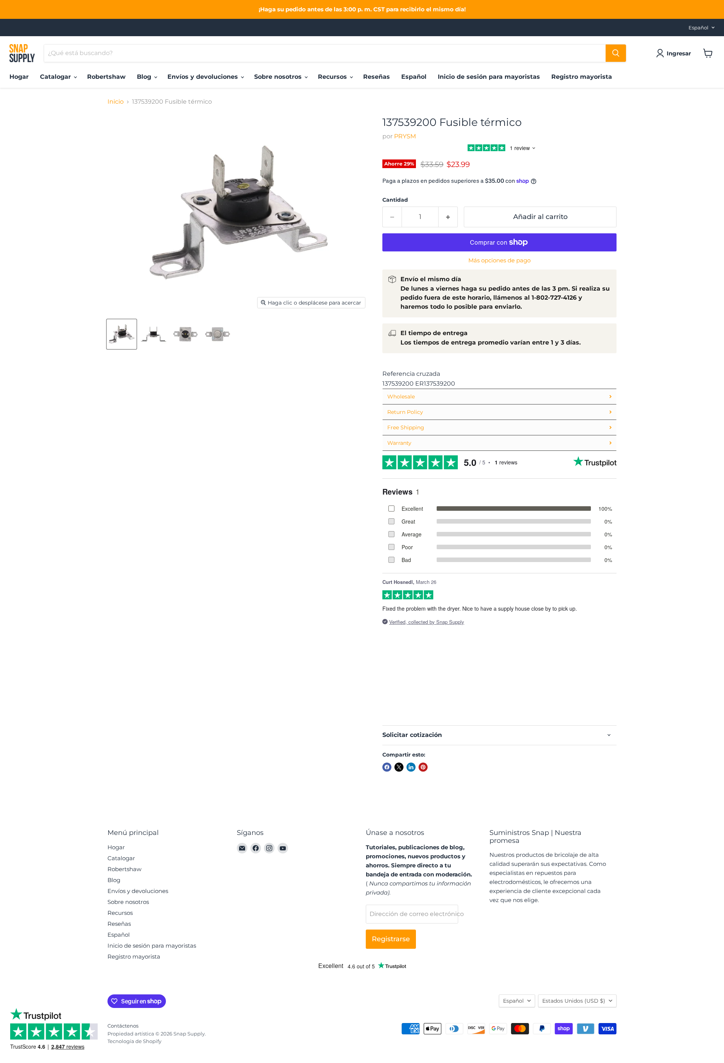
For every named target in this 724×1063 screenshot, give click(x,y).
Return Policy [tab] (405, 412)
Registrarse (391, 939)
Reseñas (376, 76)
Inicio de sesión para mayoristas (489, 76)
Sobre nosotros (279, 76)
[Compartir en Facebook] (386, 767)
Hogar (19, 76)
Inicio (115, 101)
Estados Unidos (573, 1000)
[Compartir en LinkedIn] (411, 767)
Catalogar (56, 76)
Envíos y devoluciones (203, 76)
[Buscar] (616, 53)
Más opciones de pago (499, 260)
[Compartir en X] (398, 767)
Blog (145, 76)
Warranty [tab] (399, 443)
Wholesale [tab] (401, 396)
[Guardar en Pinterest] (423, 767)
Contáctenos (122, 1026)
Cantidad (395, 200)
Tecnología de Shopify (134, 1041)
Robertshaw (106, 76)
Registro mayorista (581, 76)
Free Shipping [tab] (405, 427)
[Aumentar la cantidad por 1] (448, 217)
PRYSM (405, 136)
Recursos (333, 76)
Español (699, 28)
